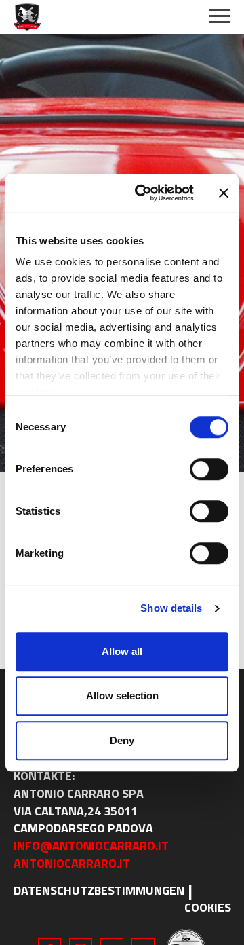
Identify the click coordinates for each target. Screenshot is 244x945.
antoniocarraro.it (72, 863)
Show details (171, 608)
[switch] (209, 469)
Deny (122, 740)
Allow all (122, 651)
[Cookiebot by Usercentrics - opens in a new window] (143, 193)
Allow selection (122, 695)
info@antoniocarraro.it (91, 845)
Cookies (207, 907)
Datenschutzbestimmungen (99, 890)
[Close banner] (223, 193)
